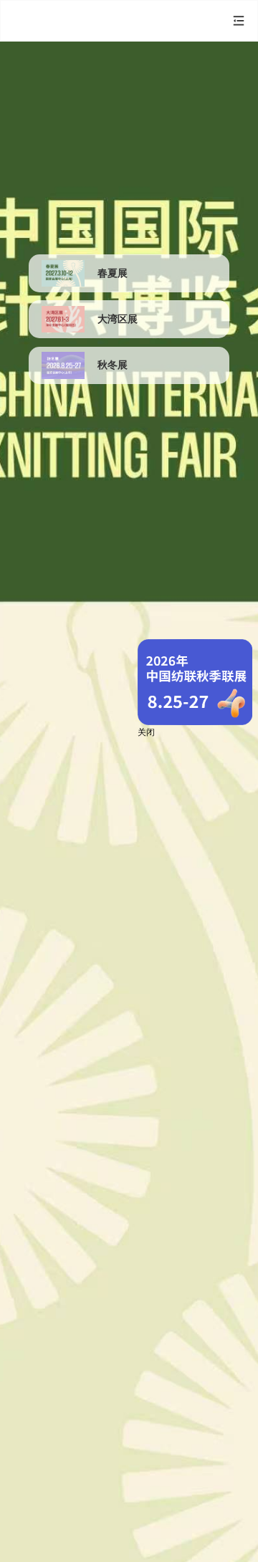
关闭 (146, 732)
